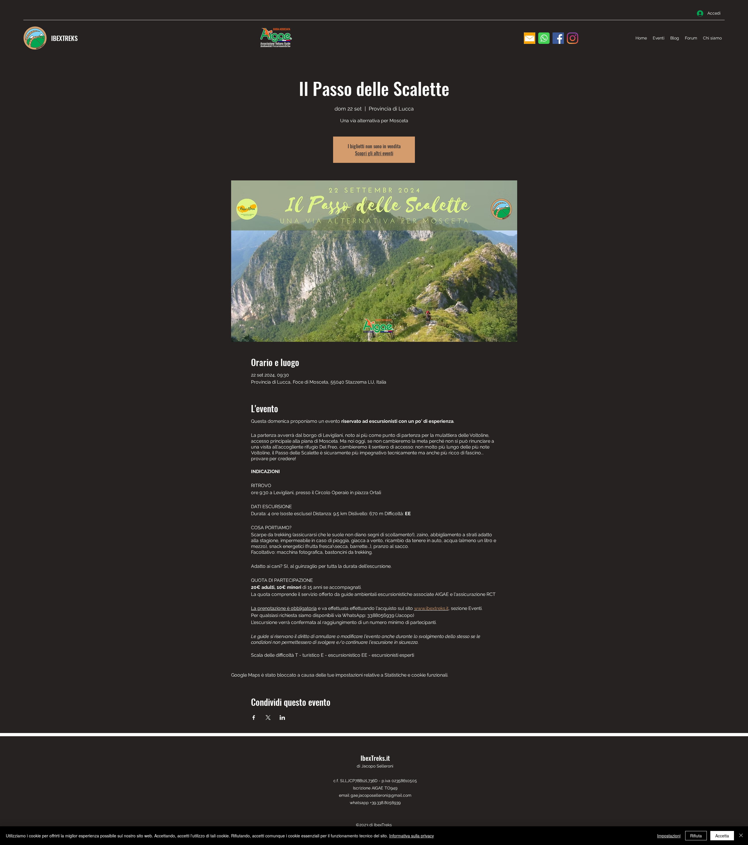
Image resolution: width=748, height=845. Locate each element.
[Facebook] (558, 38)
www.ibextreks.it (431, 608)
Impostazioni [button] (669, 836)
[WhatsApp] (544, 38)
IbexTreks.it (375, 758)
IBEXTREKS (64, 38)
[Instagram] (572, 38)
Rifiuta (696, 836)
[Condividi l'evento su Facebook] (254, 717)
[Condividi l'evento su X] (268, 717)
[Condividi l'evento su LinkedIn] (282, 717)
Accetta (722, 836)
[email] (529, 38)
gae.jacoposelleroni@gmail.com (381, 795)
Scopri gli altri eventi (374, 153)
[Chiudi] (740, 835)
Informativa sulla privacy (411, 836)
